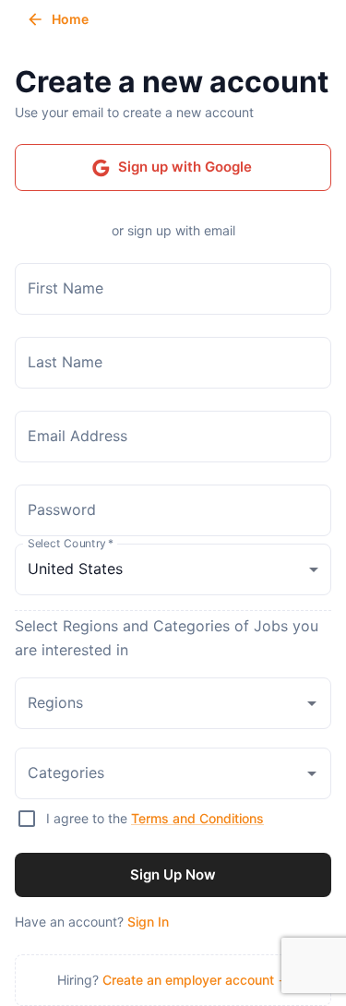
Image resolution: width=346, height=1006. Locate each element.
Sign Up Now (173, 874)
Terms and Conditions (197, 818)
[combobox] (159, 703)
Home (70, 19)
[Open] (312, 703)
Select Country (70, 542)
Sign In (148, 921)
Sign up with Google (185, 166)
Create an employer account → (196, 980)
